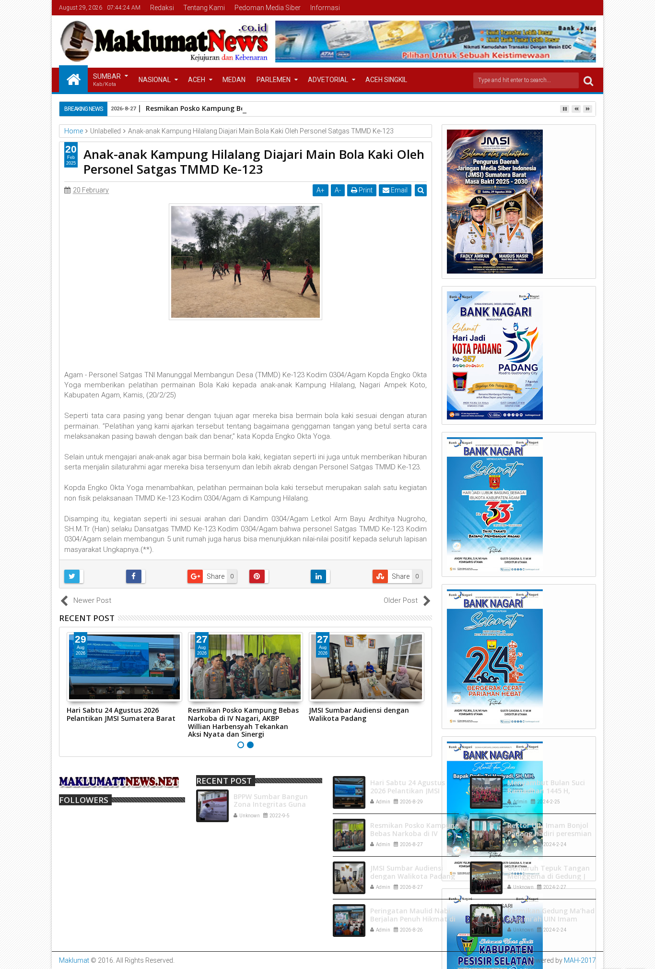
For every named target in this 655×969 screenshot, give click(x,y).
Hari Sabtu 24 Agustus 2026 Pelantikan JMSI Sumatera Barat (121, 714)
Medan (234, 80)
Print (365, 190)
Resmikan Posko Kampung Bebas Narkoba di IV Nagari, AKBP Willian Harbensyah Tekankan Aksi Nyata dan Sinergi (243, 722)
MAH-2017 (580, 960)
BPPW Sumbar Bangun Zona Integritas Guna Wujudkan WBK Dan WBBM (278, 804)
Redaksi (162, 8)
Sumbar (107, 79)
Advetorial (328, 80)
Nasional (155, 80)
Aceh (196, 80)
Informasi (325, 8)
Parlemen (274, 80)
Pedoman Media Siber (267, 8)
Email (398, 190)
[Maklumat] (73, 78)
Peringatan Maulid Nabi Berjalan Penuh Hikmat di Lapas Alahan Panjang (413, 919)
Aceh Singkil (386, 80)
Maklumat (74, 960)
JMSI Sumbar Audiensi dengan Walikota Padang (359, 714)
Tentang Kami (204, 8)
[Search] (588, 80)
